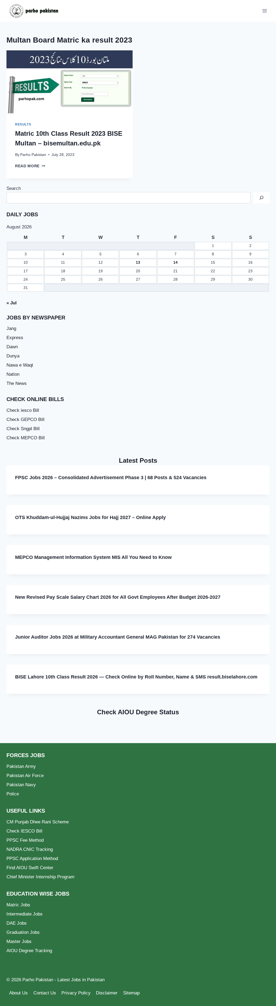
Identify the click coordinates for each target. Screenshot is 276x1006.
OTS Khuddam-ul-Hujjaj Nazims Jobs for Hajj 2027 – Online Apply (90, 517)
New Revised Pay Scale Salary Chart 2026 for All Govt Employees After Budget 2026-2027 (117, 597)
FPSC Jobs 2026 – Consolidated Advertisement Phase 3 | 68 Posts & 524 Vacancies (110, 477)
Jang (11, 328)
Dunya (12, 355)
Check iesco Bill (22, 410)
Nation (12, 374)
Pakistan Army (21, 766)
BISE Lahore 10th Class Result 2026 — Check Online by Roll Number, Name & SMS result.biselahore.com (136, 677)
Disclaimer (107, 992)
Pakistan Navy (21, 784)
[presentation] (69, 81)
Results (23, 124)
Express (14, 337)
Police (12, 793)
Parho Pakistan (33, 155)
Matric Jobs (18, 904)
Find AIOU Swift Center (29, 867)
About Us (18, 992)
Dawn (12, 346)
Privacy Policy (76, 992)
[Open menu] (265, 10)
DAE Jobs (16, 923)
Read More (30, 166)
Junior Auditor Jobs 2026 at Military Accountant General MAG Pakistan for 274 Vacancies (117, 637)
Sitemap (131, 992)
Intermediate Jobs (24, 914)
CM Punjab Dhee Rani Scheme (37, 821)
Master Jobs (19, 941)
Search (13, 188)
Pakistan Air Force (25, 775)
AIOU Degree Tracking (29, 950)
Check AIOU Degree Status (138, 712)
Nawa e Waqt (19, 365)
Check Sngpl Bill (23, 428)
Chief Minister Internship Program (40, 876)
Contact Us (44, 992)
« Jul (11, 302)
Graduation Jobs (23, 932)
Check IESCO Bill (24, 831)
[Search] (261, 198)
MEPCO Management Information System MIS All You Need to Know (93, 557)
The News (16, 383)
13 (138, 262)
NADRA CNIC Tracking (29, 849)
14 (175, 262)
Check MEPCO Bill (25, 437)
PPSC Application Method (32, 858)
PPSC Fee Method (25, 840)
